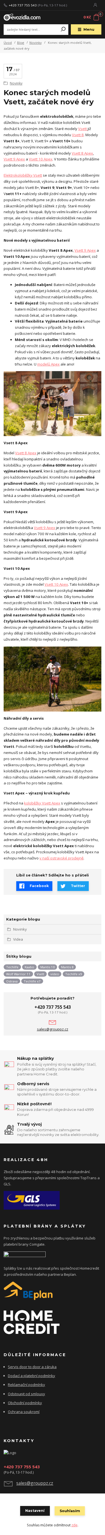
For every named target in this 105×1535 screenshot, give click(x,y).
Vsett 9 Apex (14, 159)
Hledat (63, 29)
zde (74, 1525)
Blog (20, 42)
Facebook (39, 886)
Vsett (83, 128)
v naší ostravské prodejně (61, 858)
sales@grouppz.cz (52, 1029)
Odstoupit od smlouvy (26, 1393)
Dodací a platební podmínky (31, 1375)
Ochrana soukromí (23, 1411)
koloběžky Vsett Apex (42, 803)
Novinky (35, 42)
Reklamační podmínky (26, 1384)
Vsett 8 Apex (82, 153)
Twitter (78, 886)
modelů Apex (48, 364)
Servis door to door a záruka (32, 1366)
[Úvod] (22, 17)
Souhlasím (70, 1511)
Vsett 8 (78, 134)
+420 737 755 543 (23, 5)
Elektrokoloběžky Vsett (23, 175)
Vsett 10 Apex (40, 159)
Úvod (8, 42)
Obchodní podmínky (25, 1402)
